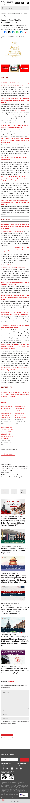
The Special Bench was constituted (12, 231)
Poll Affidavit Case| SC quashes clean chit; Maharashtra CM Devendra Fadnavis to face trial (15, 202)
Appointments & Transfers (9, 546)
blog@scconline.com (6, 765)
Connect (17, 2)
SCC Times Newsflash (7, 516)
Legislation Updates (7, 666)
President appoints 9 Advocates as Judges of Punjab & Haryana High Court (14, 550)
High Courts (12, 635)
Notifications (18, 666)
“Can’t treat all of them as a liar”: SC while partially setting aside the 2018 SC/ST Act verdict (15, 100)
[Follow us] (3, 768)
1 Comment (9, 454)
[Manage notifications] (3, 800)
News (19, 546)
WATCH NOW (19, 516)
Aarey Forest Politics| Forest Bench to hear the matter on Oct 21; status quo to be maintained (15, 227)
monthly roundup (11, 449)
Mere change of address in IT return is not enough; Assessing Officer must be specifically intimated (15, 346)
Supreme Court (13, 573)
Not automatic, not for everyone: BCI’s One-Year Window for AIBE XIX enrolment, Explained (15, 671)
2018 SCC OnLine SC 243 (22, 111)
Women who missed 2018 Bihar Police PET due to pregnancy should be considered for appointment (15, 250)
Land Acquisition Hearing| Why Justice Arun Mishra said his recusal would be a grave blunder (15, 140)
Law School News (6, 603)
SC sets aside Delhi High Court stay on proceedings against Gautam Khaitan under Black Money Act (15, 179)
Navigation (15, 801)
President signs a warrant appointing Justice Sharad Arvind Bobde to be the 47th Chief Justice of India (15, 394)
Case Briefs (4, 573)
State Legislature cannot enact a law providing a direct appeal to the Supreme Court (15, 297)
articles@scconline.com (21, 765)
